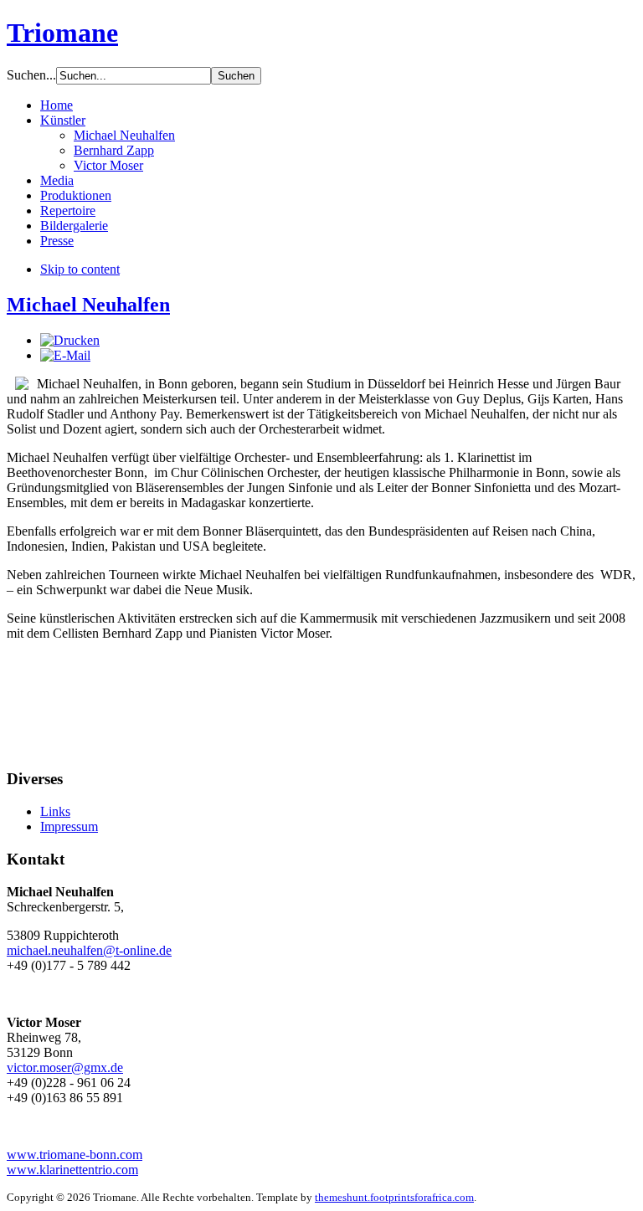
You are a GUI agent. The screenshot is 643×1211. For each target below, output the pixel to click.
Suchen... (31, 75)
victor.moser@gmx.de (65, 1067)
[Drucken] (70, 340)
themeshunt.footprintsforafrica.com (394, 1197)
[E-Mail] (65, 355)
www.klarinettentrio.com (72, 1169)
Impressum (69, 826)
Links (55, 811)
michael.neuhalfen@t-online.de (89, 950)
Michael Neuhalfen (88, 305)
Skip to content (80, 269)
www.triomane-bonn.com (74, 1154)
